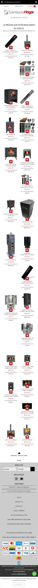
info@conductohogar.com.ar (23, 487)
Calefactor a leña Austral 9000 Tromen (11, 395)
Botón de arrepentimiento (19, 571)
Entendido (19, 584)
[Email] (22, 479)
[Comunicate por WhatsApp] (34, 573)
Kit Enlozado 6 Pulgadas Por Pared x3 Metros (27, 135)
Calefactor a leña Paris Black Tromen (27, 412)
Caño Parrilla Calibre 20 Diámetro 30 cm (27, 282)
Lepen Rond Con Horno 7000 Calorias (27, 310)
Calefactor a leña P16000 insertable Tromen (11, 367)
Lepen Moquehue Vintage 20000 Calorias (10, 165)
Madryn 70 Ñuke (27, 440)
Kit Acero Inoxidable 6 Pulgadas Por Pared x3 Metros (27, 78)
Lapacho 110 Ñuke (11, 440)
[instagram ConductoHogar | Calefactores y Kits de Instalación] (16, 479)
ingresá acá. (30, 569)
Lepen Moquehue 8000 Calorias (11, 214)
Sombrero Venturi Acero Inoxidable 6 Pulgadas (10, 313)
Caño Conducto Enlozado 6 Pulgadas (11, 51)
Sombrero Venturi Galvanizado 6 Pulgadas (27, 338)
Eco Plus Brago (10, 260)
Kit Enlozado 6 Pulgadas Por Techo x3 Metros (27, 186)
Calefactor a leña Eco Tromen (27, 367)
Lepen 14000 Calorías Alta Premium (11, 106)
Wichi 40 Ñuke (10, 134)
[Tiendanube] (19, 574)
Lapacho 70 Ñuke (27, 50)
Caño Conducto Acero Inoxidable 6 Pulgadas (27, 106)
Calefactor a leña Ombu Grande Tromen (27, 389)
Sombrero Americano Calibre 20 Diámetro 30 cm (27, 253)
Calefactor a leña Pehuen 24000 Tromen (27, 163)
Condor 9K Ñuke (27, 222)
